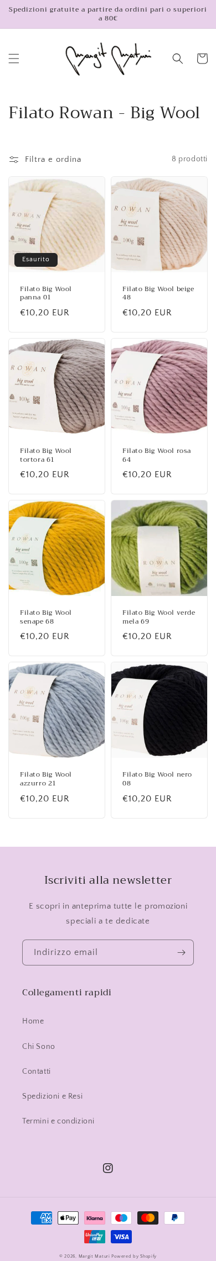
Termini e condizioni (58, 1121)
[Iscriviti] (181, 952)
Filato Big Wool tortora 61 (46, 455)
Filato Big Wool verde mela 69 (159, 617)
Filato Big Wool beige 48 (158, 293)
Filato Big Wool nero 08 (157, 779)
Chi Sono (38, 1046)
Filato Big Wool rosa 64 (156, 455)
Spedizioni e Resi (52, 1096)
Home (33, 1021)
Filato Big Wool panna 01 (46, 293)
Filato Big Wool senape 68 (46, 617)
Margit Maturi (94, 1256)
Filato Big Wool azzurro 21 (46, 779)
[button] (14, 58)
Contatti (36, 1071)
